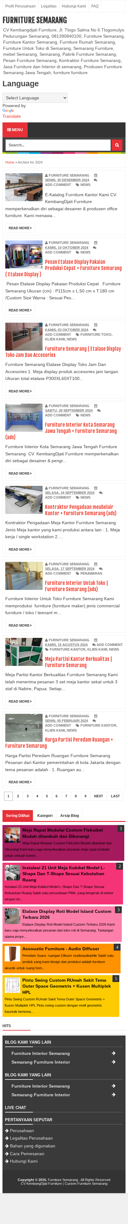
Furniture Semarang (34, 20)
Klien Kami (55, 339)
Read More (19, 228)
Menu (17, 130)
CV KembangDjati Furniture (41, 1183)
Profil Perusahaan (20, 6)
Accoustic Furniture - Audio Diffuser (60, 948)
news (85, 185)
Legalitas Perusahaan (31, 1138)
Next (98, 796)
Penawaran (91, 573)
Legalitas (49, 6)
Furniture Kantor (67, 649)
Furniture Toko (96, 334)
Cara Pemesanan (27, 1153)
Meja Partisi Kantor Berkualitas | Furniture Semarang (78, 662)
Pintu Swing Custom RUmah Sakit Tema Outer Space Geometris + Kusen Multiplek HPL (66, 986)
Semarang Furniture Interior (40, 1062)
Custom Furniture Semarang (86, 1183)
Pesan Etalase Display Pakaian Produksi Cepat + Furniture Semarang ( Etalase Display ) (63, 268)
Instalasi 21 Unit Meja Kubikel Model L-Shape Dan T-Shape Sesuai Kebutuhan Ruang (63, 873)
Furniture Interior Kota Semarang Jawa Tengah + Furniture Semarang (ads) (61, 431)
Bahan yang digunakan (32, 1145)
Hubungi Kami (74, 6)
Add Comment (58, 185)
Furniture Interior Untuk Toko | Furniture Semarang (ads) (76, 586)
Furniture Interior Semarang (40, 1053)
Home (9, 162)
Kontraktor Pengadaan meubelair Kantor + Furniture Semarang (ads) (81, 510)
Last (115, 796)
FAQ (94, 6)
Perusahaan (22, 1130)
